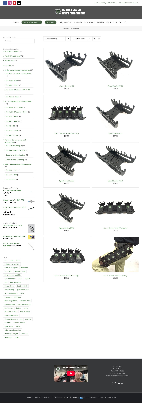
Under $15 (24, 334)
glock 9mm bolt (23, 290)
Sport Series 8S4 (66, 86)
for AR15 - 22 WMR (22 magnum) (18, 74)
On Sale (8, 65)
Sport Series (9, 326)
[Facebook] (112, 383)
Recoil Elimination (24, 304)
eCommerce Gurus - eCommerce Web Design (99, 397)
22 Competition (10, 279)
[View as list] (99, 39)
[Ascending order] (68, 38)
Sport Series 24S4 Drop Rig (115, 276)
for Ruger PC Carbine (14, 107)
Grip (22, 293)
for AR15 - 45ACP (12, 121)
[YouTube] (119, 383)
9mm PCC (8, 271)
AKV (6, 282)
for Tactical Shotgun (14, 146)
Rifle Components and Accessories (18, 164)
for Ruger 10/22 (12, 81)
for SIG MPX (10, 126)
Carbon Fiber (9, 286)
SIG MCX (28, 319)
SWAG (18, 326)
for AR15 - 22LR (12, 85)
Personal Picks (25, 301)
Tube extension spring (13, 330)
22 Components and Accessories (17, 70)
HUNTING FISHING (12, 51)
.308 (11, 260)
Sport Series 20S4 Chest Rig (66, 133)
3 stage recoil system (12, 264)
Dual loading (9, 290)
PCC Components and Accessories (18, 101)
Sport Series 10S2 (66, 228)
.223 (6, 260)
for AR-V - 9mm (12, 131)
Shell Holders (25, 312)
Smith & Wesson (19, 323)
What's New (9, 61)
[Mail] (122, 383)
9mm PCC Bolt (20, 271)
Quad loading (10, 304)
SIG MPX (8, 323)
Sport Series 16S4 (115, 181)
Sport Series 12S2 (66, 181)
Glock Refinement (11, 293)
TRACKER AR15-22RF (13, 56)
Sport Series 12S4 (115, 86)
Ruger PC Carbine (11, 312)
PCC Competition (11, 301)
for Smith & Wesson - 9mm (16, 112)
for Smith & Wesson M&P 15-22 (18, 90)
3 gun (18, 260)
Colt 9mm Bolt (22, 286)
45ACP (27, 279)
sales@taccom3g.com (129, 3)
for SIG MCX (10, 179)
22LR (20, 279)
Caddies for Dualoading (15, 160)
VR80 (17, 337)
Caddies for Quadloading (15, 155)
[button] (125, 22)
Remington (9, 308)
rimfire (18, 308)
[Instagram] (115, 383)
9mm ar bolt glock (11, 268)
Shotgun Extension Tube (13, 319)
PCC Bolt (17, 297)
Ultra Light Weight (11, 334)
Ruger (26, 308)
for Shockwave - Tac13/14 (15, 150)
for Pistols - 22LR (12, 97)
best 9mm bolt (15, 282)
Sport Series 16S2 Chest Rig (115, 228)
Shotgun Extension (11, 315)
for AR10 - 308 (11, 175)
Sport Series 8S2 (115, 133)
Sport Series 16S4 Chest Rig (67, 276)
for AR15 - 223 (11, 170)
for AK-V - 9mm (12, 135)
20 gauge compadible (13, 275)
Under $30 (8, 337)
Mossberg (8, 297)
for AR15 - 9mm (12, 117)
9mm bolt (24, 268)
